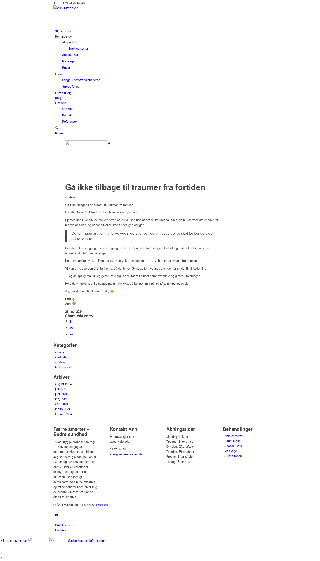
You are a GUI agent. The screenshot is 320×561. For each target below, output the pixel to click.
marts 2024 (62, 408)
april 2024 (61, 404)
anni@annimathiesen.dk (126, 454)
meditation (62, 357)
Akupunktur (232, 441)
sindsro (70, 197)
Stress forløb (233, 455)
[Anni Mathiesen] (88, 8)
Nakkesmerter (233, 436)
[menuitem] (161, 31)
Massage (230, 451)
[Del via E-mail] (71, 334)
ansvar (59, 352)
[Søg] (56, 128)
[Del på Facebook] (70, 321)
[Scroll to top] (1, 558)
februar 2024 (63, 414)
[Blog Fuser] (87, 144)
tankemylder (63, 367)
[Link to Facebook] (56, 510)
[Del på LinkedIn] (71, 327)
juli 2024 (60, 388)
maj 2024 (61, 398)
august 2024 (63, 383)
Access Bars (233, 445)
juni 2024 (61, 394)
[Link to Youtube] (56, 515)
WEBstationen (100, 505)
